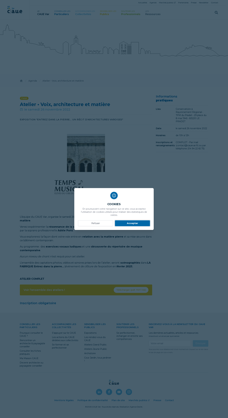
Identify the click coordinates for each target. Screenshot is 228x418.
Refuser (95, 223)
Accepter (132, 223)
